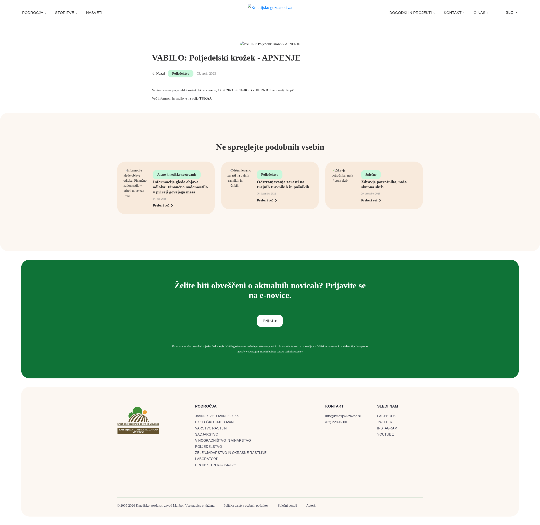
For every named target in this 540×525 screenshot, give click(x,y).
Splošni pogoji (287, 505)
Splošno (371, 174)
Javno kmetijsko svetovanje (176, 174)
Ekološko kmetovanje (216, 422)
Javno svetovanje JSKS (217, 416)
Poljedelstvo (180, 73)
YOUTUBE (385, 434)
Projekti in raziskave (215, 465)
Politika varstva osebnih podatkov (246, 505)
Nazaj (160, 73)
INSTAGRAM (387, 428)
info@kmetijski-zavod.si (343, 416)
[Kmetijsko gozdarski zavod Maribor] (270, 7)
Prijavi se (270, 321)
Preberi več (161, 205)
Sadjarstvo (206, 434)
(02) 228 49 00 (336, 422)
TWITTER (384, 422)
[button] (34, 12)
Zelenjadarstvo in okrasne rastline (231, 453)
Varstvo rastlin (211, 428)
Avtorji (311, 505)
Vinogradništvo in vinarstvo (223, 440)
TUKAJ (205, 98)
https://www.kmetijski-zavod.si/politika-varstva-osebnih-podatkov (269, 351)
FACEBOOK (386, 416)
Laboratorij (207, 459)
